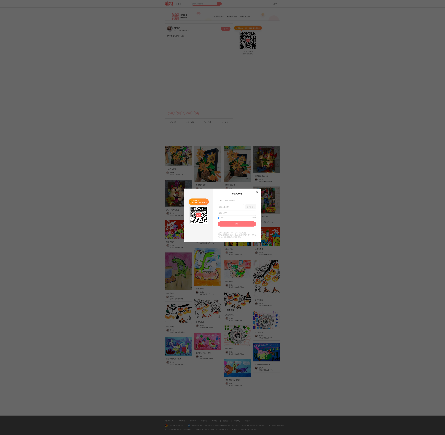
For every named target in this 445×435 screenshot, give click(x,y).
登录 (237, 224)
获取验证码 (250, 207)
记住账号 (222, 218)
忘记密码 (253, 218)
